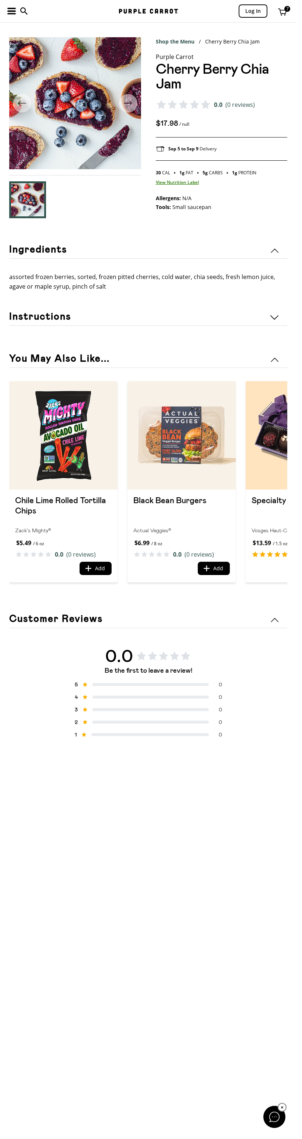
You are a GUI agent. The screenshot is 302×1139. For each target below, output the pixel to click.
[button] (27, 199)
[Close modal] (274, 1117)
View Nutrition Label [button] (177, 182)
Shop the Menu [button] (175, 41)
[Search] (24, 11)
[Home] (148, 11)
